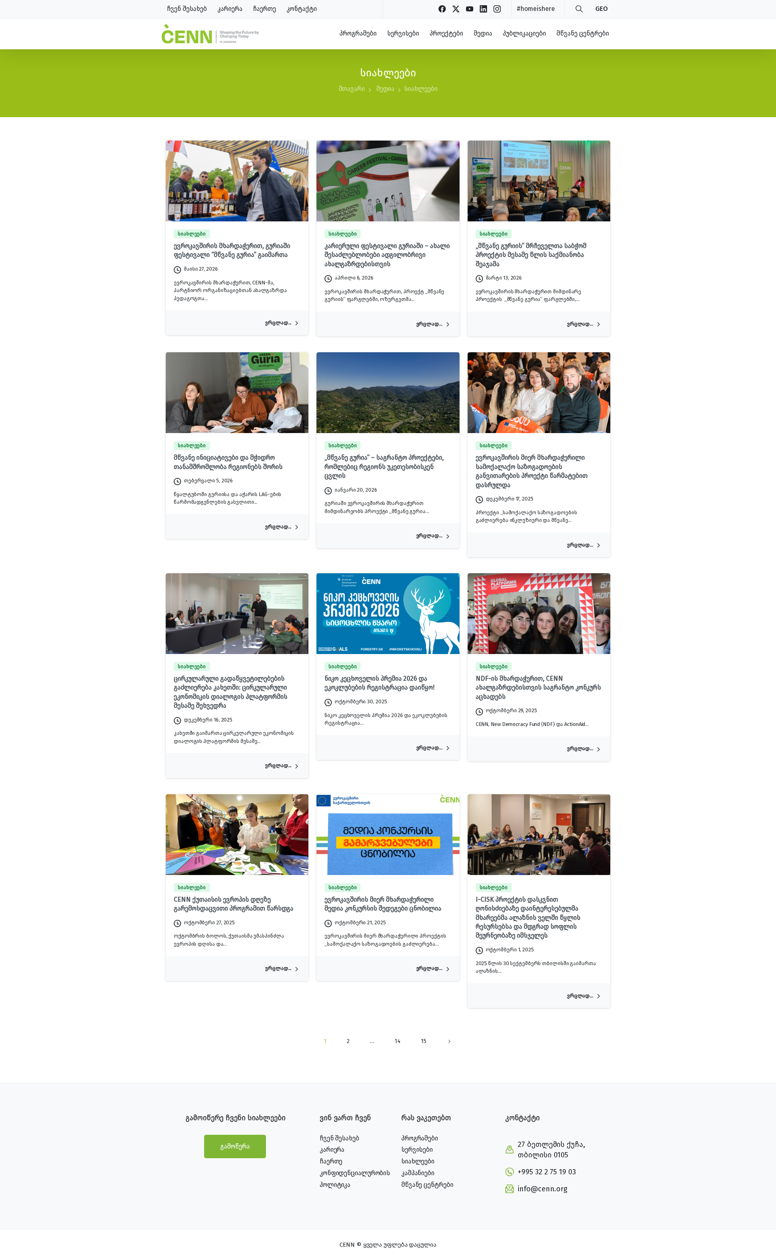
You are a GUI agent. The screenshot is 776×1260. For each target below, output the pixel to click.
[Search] (579, 9)
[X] (456, 9)
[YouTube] (469, 9)
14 (397, 1041)
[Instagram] (497, 9)
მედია (385, 89)
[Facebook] (442, 9)
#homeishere (536, 9)
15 (423, 1041)
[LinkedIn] (483, 9)
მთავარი (352, 89)
